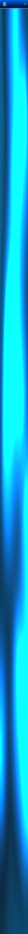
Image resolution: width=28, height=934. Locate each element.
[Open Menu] (25, 4)
